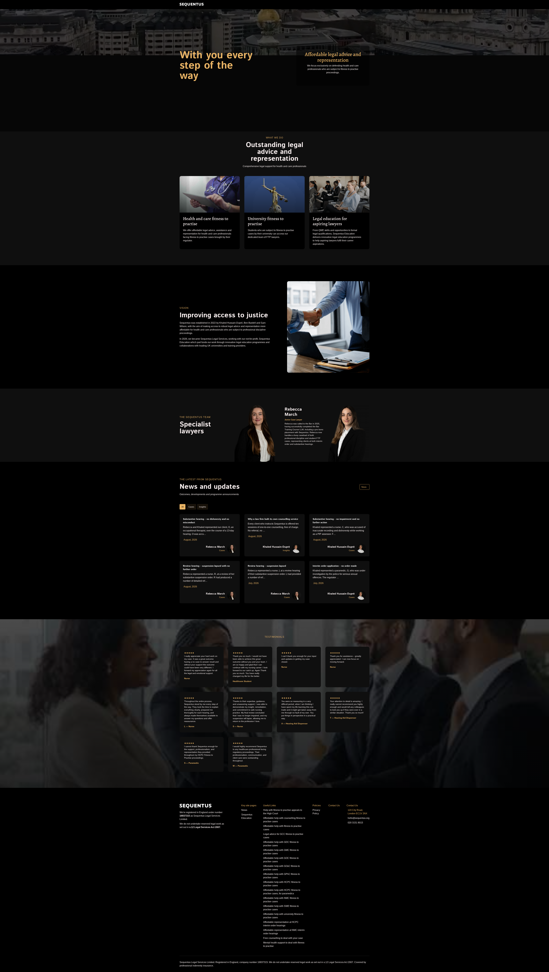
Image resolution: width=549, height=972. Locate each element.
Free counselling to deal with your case (283, 938)
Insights (202, 507)
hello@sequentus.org (358, 818)
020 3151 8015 (355, 822)
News (363, 487)
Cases (191, 507)
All (182, 507)
